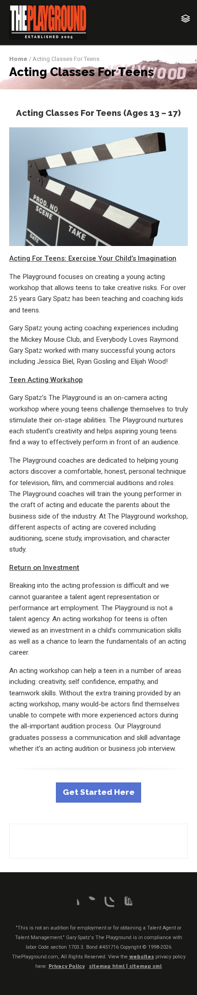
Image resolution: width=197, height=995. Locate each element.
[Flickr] (89, 904)
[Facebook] (72, 904)
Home (18, 58)
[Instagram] (107, 904)
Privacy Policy (67, 966)
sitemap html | (109, 966)
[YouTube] (125, 904)
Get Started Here (99, 792)
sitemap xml (145, 966)
